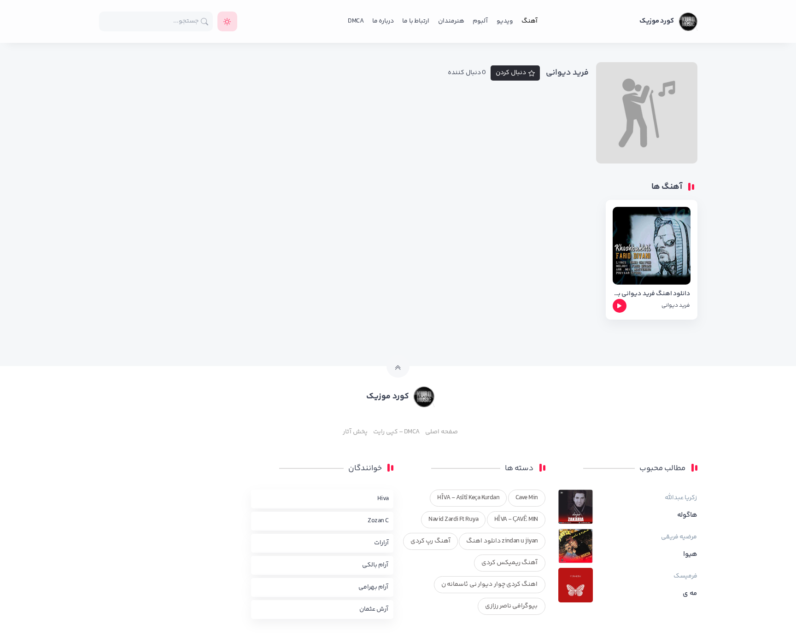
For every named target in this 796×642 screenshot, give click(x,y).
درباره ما (383, 21)
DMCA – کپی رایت (396, 432)
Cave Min (526, 498)
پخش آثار (355, 432)
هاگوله (687, 515)
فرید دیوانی (675, 305)
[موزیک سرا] (227, 21)
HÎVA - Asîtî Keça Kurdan (468, 498)
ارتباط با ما (415, 21)
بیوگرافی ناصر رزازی (511, 606)
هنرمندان (451, 21)
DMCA (355, 21)
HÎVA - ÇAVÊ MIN (516, 519)
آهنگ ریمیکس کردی (509, 563)
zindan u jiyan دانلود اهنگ (502, 541)
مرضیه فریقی (679, 537)
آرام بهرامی (373, 587)
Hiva (383, 499)
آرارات (381, 543)
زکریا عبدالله (681, 498)
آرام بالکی (375, 565)
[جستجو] (205, 21)
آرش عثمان (373, 609)
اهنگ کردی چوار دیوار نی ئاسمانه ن (489, 584)
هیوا (690, 554)
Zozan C (378, 521)
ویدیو (505, 21)
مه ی (690, 594)
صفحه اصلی (441, 432)
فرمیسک (685, 576)
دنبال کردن (511, 73)
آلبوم (480, 21)
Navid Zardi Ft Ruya (453, 519)
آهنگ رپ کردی (430, 541)
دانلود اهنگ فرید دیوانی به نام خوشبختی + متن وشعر (652, 294)
